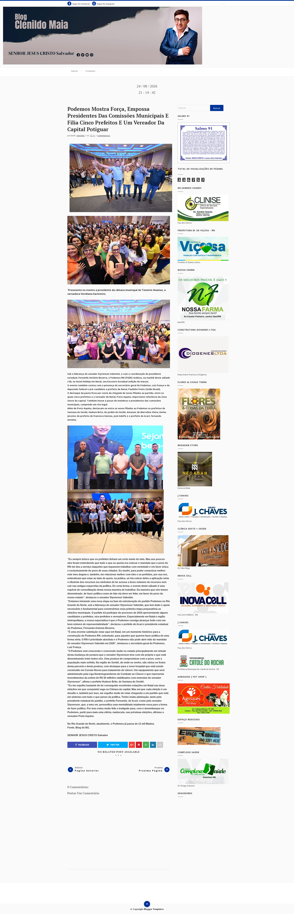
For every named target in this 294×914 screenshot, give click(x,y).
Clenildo (81, 135)
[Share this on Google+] (132, 745)
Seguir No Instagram (106, 4)
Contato (90, 70)
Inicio (74, 70)
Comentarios (103, 135)
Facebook (83, 744)
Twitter (114, 744)
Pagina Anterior (87, 770)
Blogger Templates (154, 909)
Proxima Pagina (151, 770)
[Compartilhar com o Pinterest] (160, 745)
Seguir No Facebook (81, 4)
